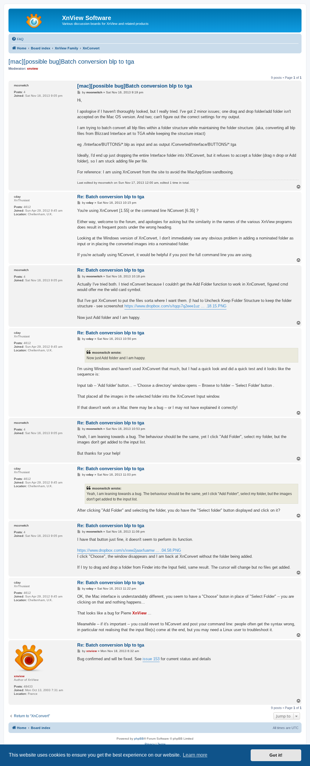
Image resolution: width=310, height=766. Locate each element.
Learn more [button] (195, 755)
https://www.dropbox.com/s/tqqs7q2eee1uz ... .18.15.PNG (175, 306)
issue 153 (151, 659)
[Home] (36, 19)
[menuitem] (18, 39)
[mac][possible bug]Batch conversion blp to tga (71, 61)
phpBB (139, 738)
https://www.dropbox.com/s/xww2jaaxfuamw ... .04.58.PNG (129, 550)
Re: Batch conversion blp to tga (110, 196)
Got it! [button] (275, 755)
